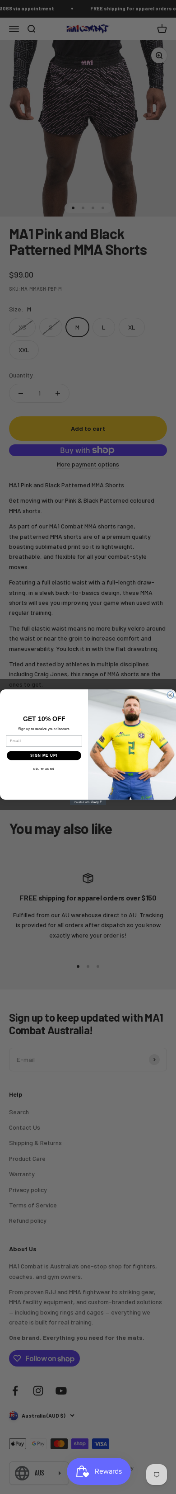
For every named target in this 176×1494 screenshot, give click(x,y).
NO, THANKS (44, 768)
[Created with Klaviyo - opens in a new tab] (88, 802)
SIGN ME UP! (44, 755)
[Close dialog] (170, 695)
